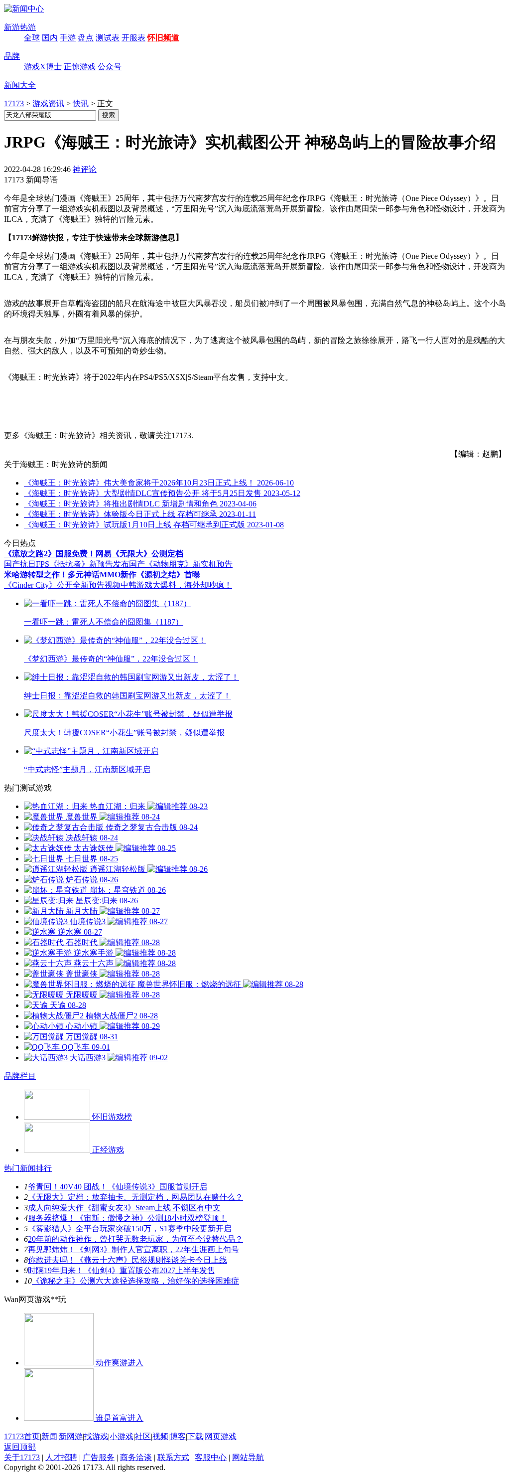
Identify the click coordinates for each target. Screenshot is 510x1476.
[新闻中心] (24, 8)
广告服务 (99, 1457)
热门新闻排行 (28, 1168)
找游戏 (96, 1436)
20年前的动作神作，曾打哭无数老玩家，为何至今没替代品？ (135, 1239)
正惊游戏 (80, 66)
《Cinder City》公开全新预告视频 (62, 585)
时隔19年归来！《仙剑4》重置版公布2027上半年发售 (121, 1270)
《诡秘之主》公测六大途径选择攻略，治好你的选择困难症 (135, 1281)
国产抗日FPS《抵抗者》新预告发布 (66, 564)
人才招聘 (61, 1457)
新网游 (71, 1436)
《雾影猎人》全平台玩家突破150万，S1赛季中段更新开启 (130, 1228)
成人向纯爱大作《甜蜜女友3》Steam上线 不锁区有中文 (124, 1207)
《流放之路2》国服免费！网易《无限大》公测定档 (93, 553)
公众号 (110, 66)
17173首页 (22, 1436)
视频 (160, 1436)
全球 (32, 37)
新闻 (49, 1436)
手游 (68, 37)
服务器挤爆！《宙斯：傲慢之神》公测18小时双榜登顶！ (127, 1218)
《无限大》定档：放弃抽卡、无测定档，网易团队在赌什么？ (135, 1197)
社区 (143, 1436)
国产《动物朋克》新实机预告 (181, 564)
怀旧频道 (163, 37)
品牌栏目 (20, 1076)
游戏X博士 (43, 66)
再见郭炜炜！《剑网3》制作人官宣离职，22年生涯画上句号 (133, 1249)
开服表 (133, 37)
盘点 (86, 37)
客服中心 (211, 1457)
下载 (195, 1436)
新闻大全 (20, 85)
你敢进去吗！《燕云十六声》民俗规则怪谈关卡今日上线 (127, 1260)
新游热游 (20, 27)
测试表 (108, 37)
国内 (50, 37)
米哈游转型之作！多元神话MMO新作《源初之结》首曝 (102, 574)
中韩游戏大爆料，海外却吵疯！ (176, 585)
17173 (14, 103)
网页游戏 (221, 1436)
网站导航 (248, 1457)
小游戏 (121, 1436)
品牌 (12, 56)
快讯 (81, 103)
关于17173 (22, 1457)
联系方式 (173, 1457)
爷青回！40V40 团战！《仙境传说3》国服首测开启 (117, 1186)
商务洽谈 (136, 1457)
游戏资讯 (48, 103)
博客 (178, 1436)
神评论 (85, 169)
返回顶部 (20, 1447)
